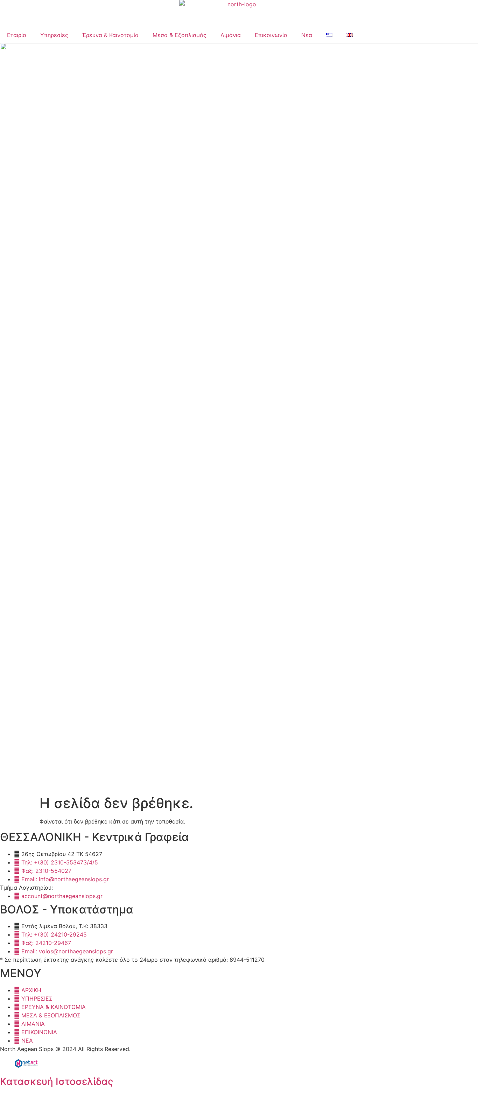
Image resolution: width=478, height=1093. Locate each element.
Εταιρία (16, 34)
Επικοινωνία (271, 34)
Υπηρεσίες (54, 34)
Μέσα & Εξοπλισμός (179, 34)
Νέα (306, 34)
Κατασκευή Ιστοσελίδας (56, 1081)
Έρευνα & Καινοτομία (110, 34)
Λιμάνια (230, 34)
